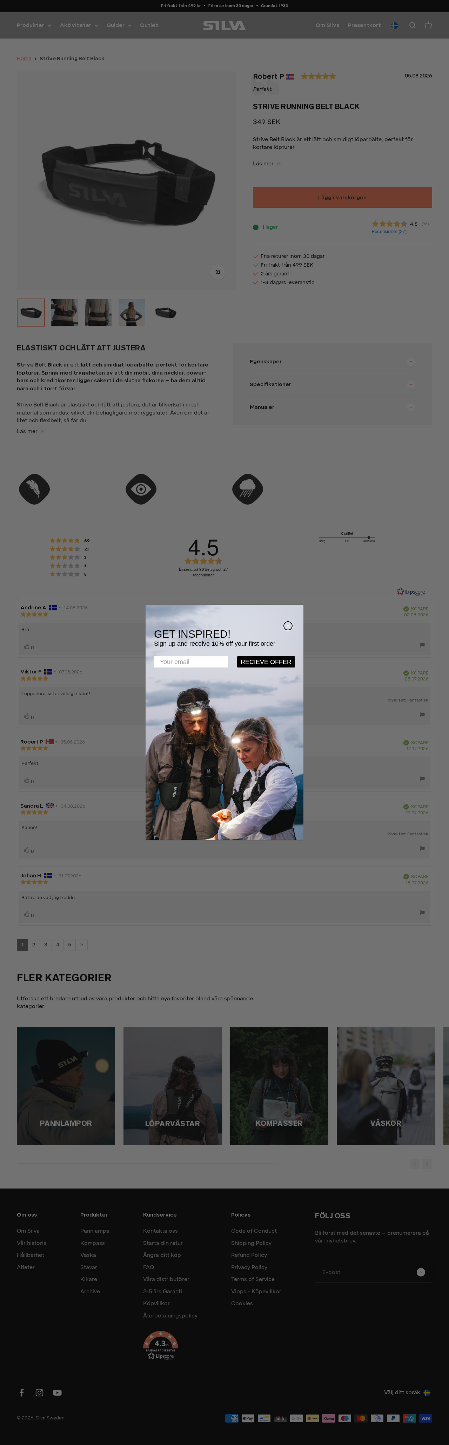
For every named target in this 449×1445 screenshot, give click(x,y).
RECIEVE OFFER (266, 661)
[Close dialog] (288, 626)
